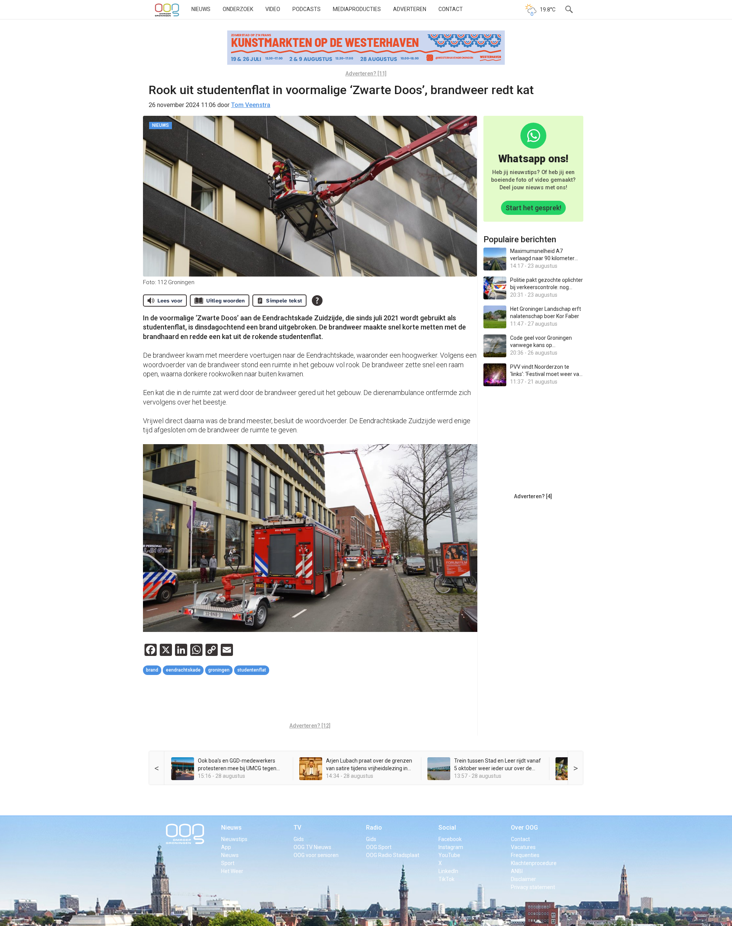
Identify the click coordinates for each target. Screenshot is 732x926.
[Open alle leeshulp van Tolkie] (317, 300)
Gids (299, 839)
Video (272, 9)
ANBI (517, 871)
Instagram (450, 847)
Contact (450, 9)
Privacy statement (533, 887)
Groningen (219, 670)
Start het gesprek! (533, 208)
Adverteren (409, 9)
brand (152, 670)
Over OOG (524, 827)
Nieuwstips (234, 839)
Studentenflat (251, 670)
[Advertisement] (310, 700)
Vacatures (523, 847)
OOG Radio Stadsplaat (392, 855)
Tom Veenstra (250, 105)
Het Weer (232, 871)
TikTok (446, 879)
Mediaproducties (357, 9)
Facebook (450, 839)
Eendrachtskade (183, 670)
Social (447, 827)
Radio (374, 827)
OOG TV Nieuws (312, 847)
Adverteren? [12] (310, 726)
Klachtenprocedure (534, 863)
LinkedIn (448, 871)
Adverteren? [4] (533, 496)
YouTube (449, 855)
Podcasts (306, 9)
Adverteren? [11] (366, 73)
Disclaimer (523, 879)
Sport (227, 863)
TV (297, 827)
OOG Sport (379, 847)
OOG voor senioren (316, 855)
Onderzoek (238, 9)
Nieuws (200, 9)
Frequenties (525, 855)
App (226, 847)
